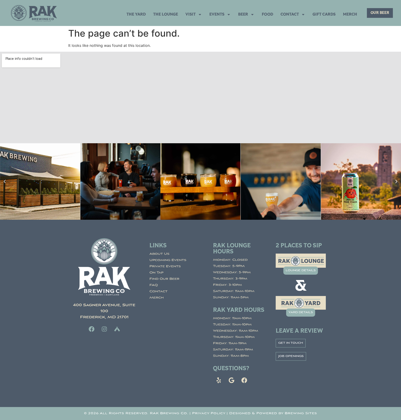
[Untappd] (117, 329)
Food (267, 14)
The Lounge (165, 14)
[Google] (231, 380)
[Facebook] (91, 329)
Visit (190, 14)
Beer (243, 14)
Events (216, 14)
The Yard (136, 14)
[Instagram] (104, 329)
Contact (290, 14)
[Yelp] (219, 380)
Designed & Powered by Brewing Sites (273, 413)
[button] (4, 181)
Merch (350, 14)
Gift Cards (324, 14)
